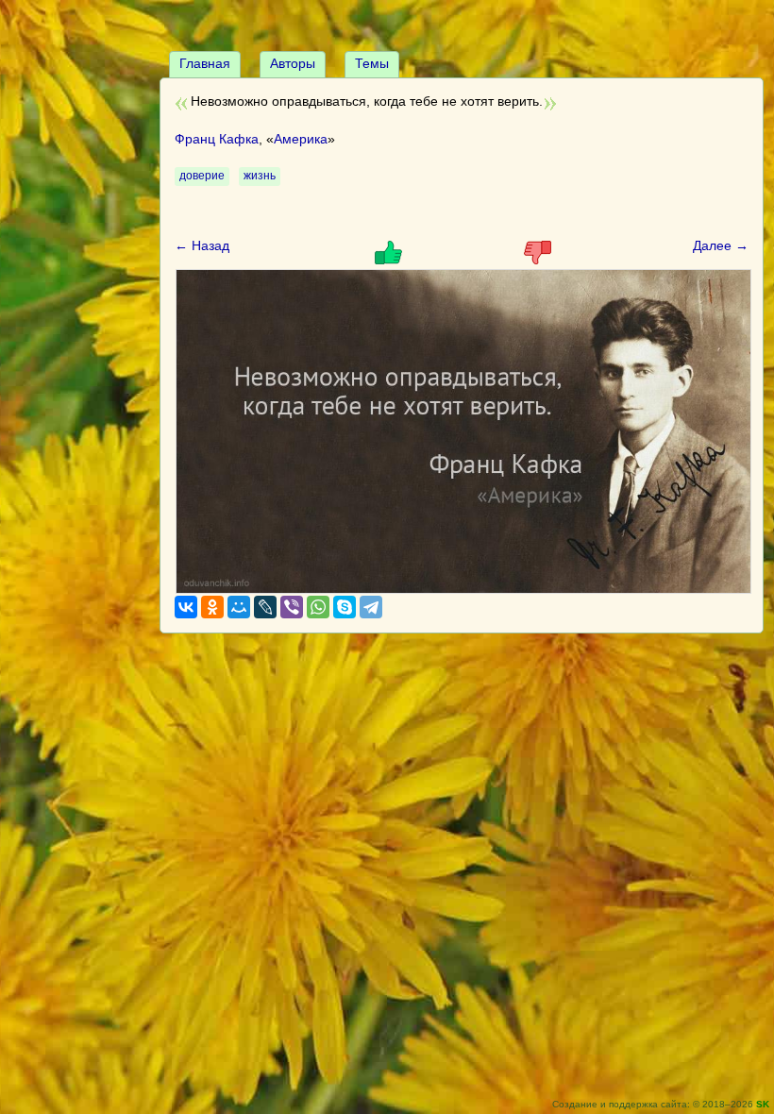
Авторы (292, 63)
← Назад (202, 245)
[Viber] (291, 607)
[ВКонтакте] (186, 607)
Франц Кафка (217, 138)
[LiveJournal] (265, 607)
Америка (301, 138)
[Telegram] (371, 607)
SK (762, 1104)
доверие (202, 175)
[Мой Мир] (238, 607)
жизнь (260, 175)
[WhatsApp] (318, 607)
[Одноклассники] (212, 607)
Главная (204, 63)
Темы (372, 63)
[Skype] (344, 607)
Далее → (721, 245)
